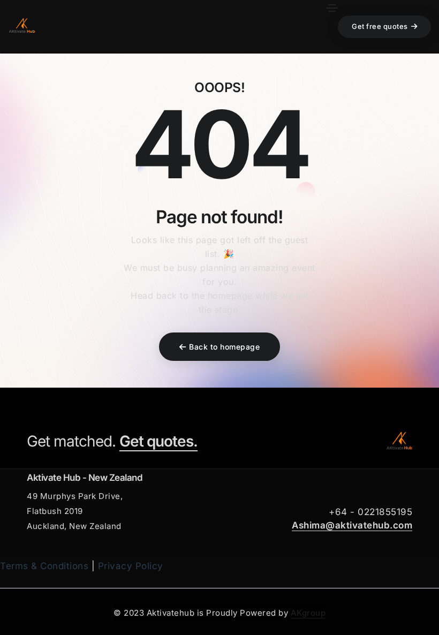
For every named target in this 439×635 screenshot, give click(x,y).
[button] (384, 27)
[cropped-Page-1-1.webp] (398, 441)
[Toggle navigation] (332, 8)
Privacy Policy (130, 566)
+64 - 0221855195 (370, 512)
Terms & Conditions (44, 566)
